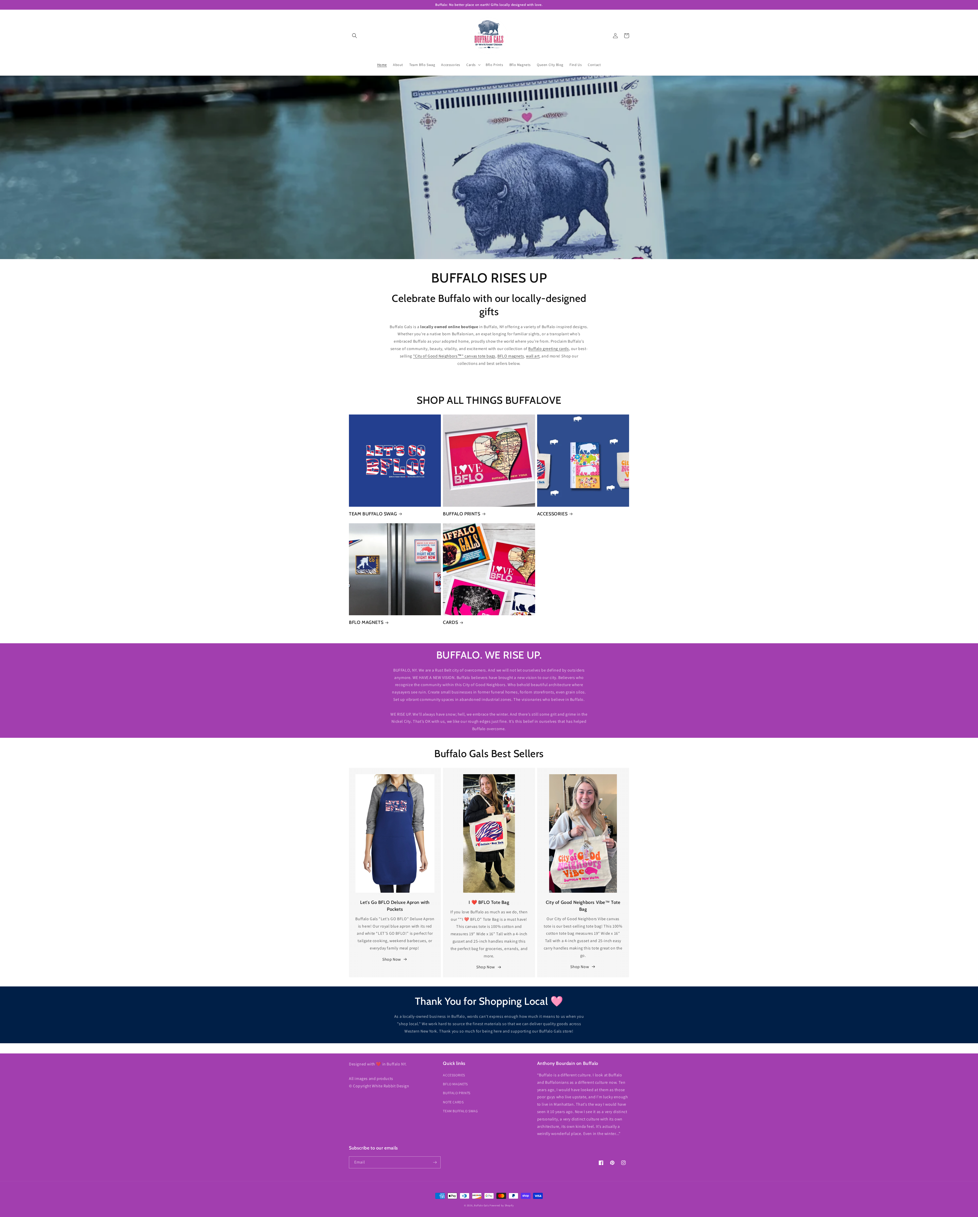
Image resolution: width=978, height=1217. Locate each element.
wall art (532, 356)
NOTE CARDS (453, 1102)
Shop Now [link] (391, 959)
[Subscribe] (434, 1162)
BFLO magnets (510, 356)
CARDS (450, 622)
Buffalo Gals (481, 1205)
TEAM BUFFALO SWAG (373, 514)
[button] (354, 35)
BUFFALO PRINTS (461, 514)
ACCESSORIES (552, 514)
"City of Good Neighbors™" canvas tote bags (454, 356)
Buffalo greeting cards (548, 348)
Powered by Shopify (502, 1205)
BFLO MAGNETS (366, 622)
